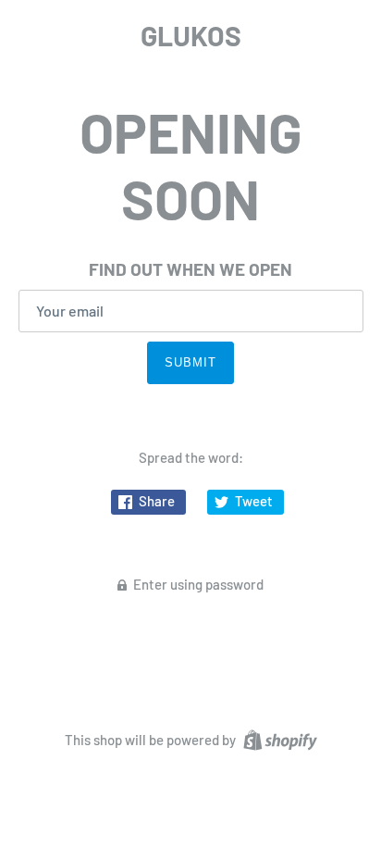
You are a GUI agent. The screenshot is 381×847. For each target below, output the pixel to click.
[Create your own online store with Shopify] (278, 737)
